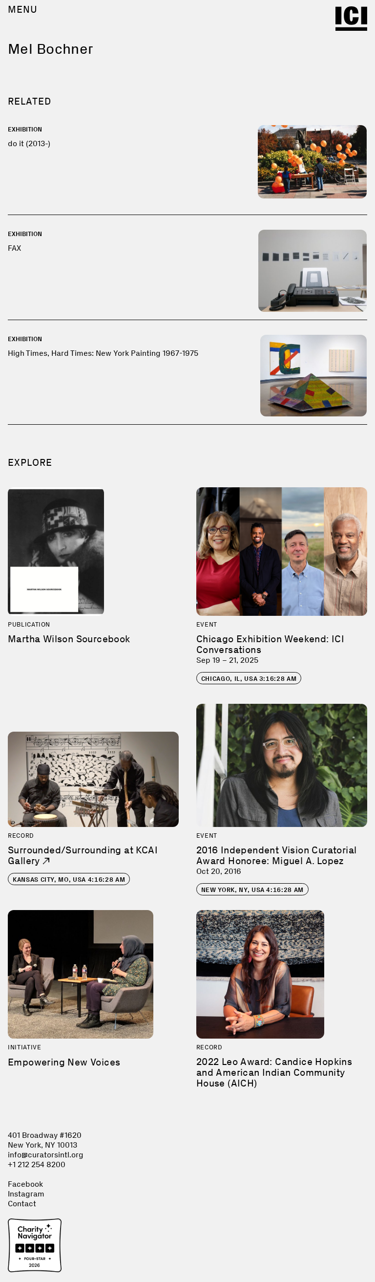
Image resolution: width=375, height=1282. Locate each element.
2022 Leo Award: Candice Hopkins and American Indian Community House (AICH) (274, 1072)
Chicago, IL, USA (249, 678)
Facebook (25, 1184)
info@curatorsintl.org (45, 1154)
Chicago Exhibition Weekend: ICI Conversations (270, 644)
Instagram (26, 1193)
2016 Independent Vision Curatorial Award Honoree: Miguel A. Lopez (276, 855)
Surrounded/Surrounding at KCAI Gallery (83, 855)
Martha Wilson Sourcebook (69, 639)
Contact (22, 1203)
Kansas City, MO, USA (69, 879)
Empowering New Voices (64, 1062)
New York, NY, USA (252, 889)
